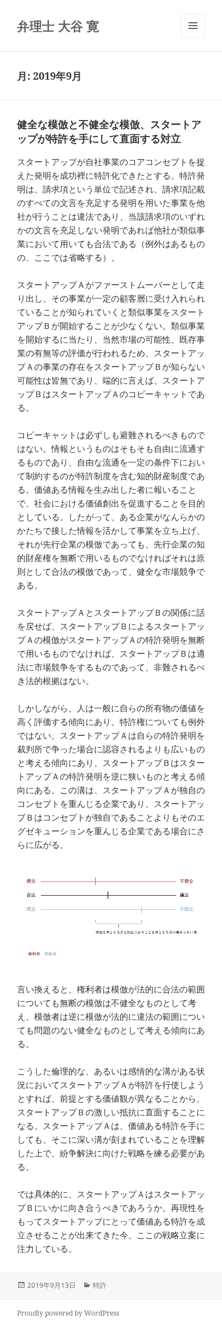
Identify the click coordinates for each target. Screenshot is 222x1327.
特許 (99, 1285)
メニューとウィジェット (193, 37)
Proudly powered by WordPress (68, 1313)
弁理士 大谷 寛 (58, 25)
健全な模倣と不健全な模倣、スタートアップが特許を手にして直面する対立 (109, 131)
